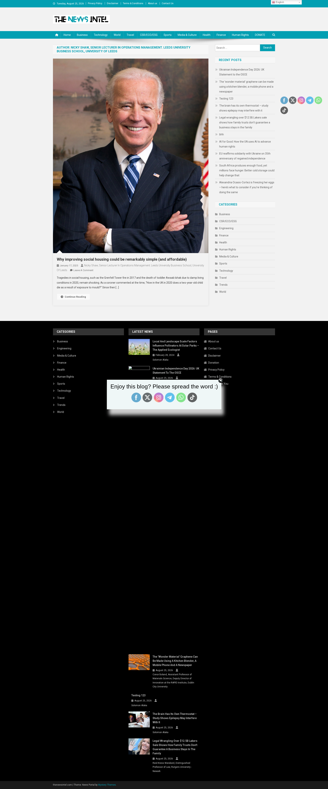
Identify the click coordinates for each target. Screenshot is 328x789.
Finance (221, 34)
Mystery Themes (107, 785)
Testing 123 (226, 98)
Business (82, 34)
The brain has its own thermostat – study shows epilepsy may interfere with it (243, 108)
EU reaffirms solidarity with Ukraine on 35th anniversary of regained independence (244, 156)
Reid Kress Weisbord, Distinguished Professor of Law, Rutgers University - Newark (172, 767)
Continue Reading (75, 296)
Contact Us (167, 3)
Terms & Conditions (133, 3)
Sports (168, 34)
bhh (221, 134)
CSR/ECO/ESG (149, 34)
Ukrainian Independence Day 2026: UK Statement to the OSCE (241, 72)
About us (152, 3)
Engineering (226, 228)
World (117, 34)
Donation (213, 362)
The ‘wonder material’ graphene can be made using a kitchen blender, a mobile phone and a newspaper (246, 86)
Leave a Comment (83, 270)
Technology (101, 34)
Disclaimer (112, 3)
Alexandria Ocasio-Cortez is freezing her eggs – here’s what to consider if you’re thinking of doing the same (246, 187)
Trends (223, 284)
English (279, 2)
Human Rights (240, 34)
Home (67, 34)
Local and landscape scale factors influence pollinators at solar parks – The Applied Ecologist (176, 345)
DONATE (260, 34)
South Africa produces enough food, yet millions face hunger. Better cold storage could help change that (246, 170)
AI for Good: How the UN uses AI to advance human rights (245, 144)
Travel (130, 34)
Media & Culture (187, 34)
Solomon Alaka (160, 359)
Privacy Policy (95, 3)
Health (207, 34)
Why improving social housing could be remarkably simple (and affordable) (122, 259)
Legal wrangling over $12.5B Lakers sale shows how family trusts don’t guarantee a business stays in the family (244, 122)
